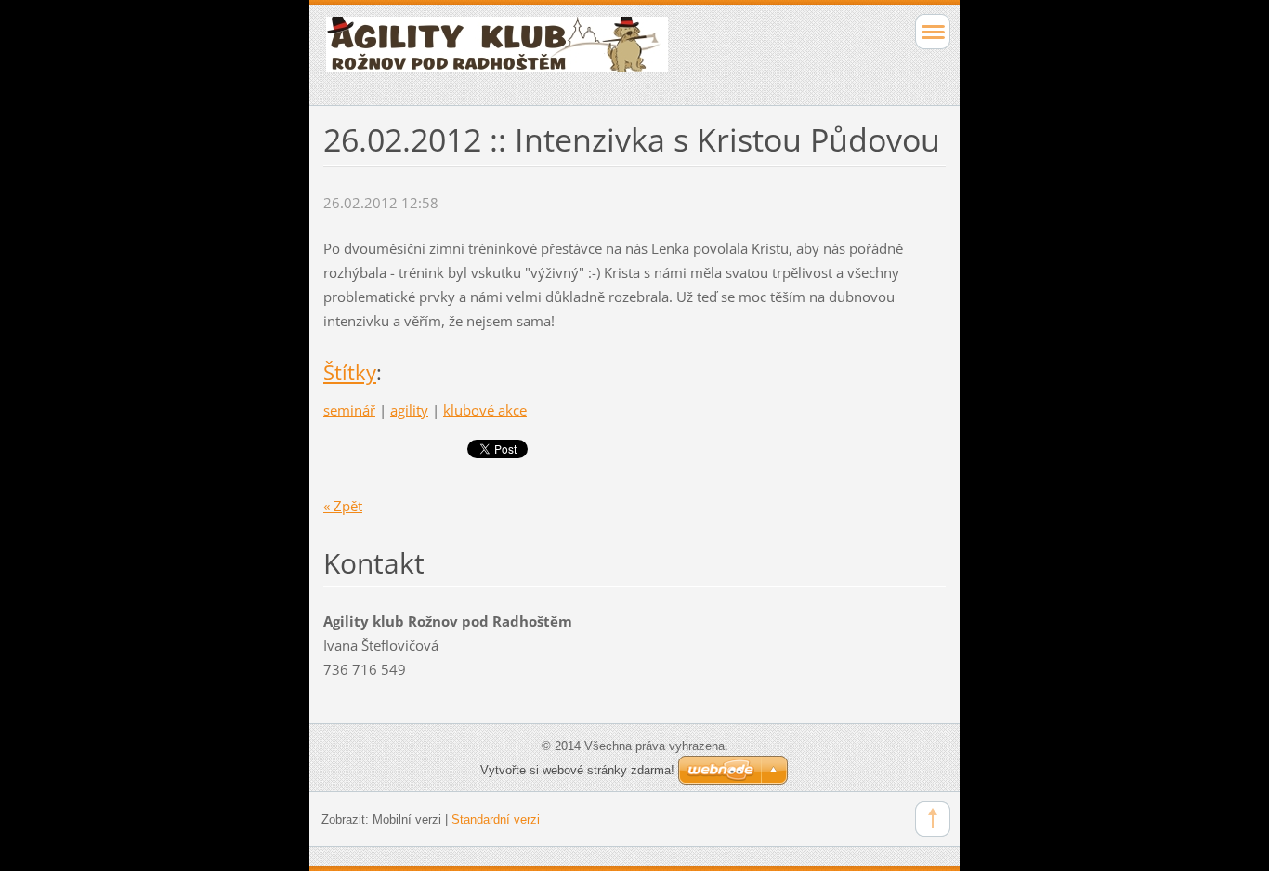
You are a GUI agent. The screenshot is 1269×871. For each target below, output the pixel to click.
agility (409, 410)
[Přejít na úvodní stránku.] (572, 52)
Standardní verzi (495, 819)
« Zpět (342, 505)
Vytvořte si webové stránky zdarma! (577, 770)
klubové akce (485, 410)
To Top (932, 819)
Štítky (349, 372)
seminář (349, 410)
